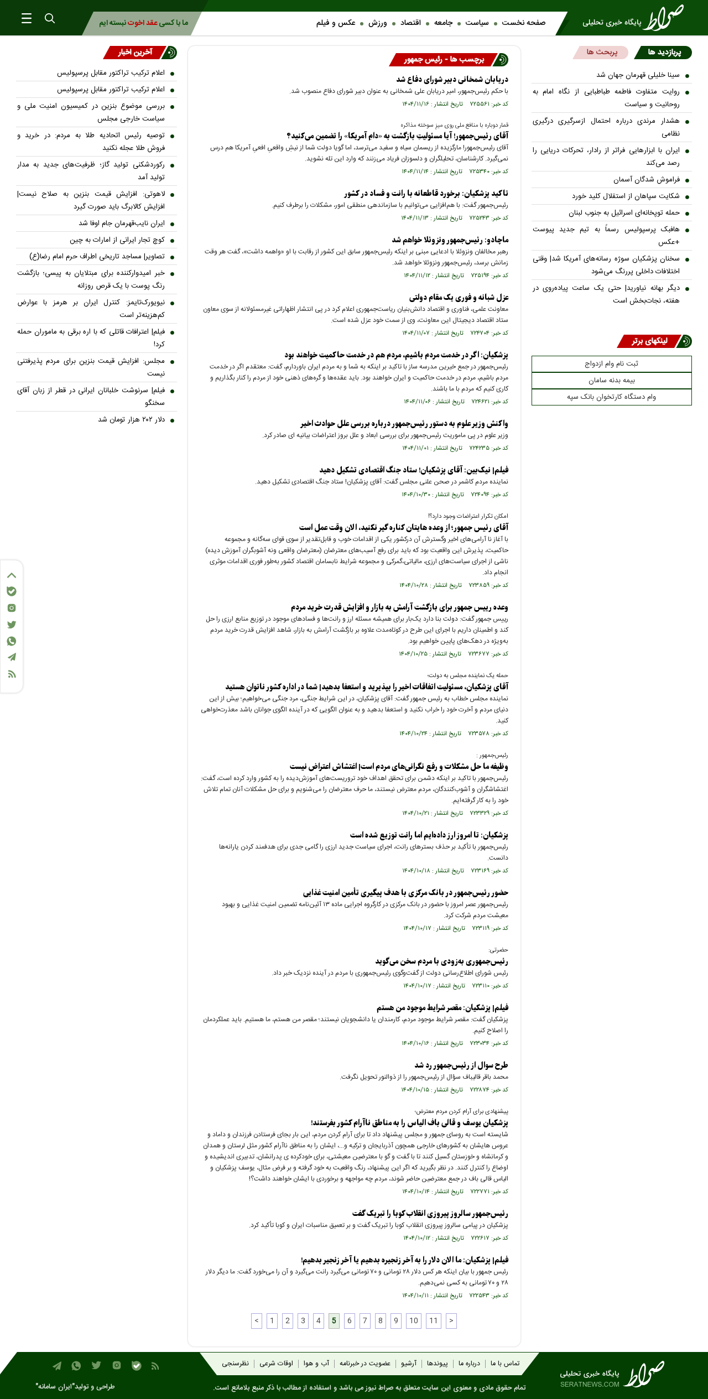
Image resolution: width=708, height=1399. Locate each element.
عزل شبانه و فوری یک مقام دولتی (458, 298)
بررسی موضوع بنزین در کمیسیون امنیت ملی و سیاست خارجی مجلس (91, 112)
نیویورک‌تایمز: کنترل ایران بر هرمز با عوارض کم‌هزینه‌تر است (91, 309)
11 (433, 1321)
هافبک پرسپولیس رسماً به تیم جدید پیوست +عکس (606, 235)
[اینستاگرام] (12, 608)
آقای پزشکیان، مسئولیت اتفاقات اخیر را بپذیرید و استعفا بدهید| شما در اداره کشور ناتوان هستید (366, 687)
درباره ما (469, 1364)
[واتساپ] (12, 641)
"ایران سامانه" (55, 1387)
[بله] (12, 591)
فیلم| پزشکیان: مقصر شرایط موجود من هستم (442, 1008)
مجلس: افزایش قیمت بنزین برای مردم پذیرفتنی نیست (91, 367)
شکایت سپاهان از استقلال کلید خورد (626, 196)
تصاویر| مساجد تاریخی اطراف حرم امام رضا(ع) (97, 257)
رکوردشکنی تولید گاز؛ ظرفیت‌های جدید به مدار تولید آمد (91, 171)
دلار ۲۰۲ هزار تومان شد (131, 420)
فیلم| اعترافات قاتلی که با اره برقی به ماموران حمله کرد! (91, 338)
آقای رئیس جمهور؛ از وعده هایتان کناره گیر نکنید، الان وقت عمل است (403, 528)
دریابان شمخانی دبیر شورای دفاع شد (452, 80)
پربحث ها (602, 52)
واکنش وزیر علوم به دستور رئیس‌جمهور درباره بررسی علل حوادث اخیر (404, 424)
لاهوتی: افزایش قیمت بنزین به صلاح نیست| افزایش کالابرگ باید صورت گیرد (91, 200)
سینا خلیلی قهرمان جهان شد (638, 75)
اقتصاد (410, 23)
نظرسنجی (235, 1364)
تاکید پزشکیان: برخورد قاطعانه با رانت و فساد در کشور (426, 194)
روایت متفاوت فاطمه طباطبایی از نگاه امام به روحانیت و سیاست (606, 98)
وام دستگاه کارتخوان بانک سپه (611, 397)
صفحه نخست (523, 23)
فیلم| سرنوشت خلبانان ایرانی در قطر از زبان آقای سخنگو (91, 396)
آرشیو (409, 1364)
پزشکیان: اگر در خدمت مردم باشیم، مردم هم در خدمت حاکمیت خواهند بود (396, 355)
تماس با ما (505, 1364)
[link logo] (636, 17)
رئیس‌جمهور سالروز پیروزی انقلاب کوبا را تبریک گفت (430, 1214)
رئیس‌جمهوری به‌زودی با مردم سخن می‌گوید (440, 962)
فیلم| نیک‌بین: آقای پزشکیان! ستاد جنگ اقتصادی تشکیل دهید (413, 470)
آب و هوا (316, 1364)
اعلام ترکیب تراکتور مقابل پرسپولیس (111, 73)
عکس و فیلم (335, 23)
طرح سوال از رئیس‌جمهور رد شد (461, 1066)
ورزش (377, 23)
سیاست (477, 23)
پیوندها (437, 1364)
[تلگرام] (12, 657)
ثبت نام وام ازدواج (611, 364)
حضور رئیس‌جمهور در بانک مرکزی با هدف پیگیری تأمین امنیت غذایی (405, 893)
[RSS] (12, 674)
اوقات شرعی (276, 1364)
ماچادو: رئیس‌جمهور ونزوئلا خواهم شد (450, 240)
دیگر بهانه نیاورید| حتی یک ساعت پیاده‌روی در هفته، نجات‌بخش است (606, 294)
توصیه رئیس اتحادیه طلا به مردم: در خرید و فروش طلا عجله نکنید (91, 141)
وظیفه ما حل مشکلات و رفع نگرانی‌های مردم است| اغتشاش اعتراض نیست (399, 767)
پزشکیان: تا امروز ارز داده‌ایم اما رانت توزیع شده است (429, 835)
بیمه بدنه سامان (612, 381)
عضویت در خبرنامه (365, 1364)
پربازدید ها (664, 52)
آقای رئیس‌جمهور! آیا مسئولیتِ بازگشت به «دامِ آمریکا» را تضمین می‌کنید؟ (397, 136)
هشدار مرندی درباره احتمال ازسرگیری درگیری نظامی (606, 127)
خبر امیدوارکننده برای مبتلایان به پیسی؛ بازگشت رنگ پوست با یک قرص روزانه (91, 279)
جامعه (443, 23)
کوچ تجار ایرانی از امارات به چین (117, 240)
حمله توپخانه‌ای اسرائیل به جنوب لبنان (624, 213)
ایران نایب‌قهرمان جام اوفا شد (122, 223)
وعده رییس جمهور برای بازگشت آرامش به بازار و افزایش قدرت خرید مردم (399, 607)
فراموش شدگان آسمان (646, 180)
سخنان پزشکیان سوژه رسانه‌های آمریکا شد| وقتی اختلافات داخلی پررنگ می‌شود (606, 265)
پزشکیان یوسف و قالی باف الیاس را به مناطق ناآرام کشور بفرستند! (409, 1123)
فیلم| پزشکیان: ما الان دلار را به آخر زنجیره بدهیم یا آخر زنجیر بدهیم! (404, 1260)
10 (413, 1321)
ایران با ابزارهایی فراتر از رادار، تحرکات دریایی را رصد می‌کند (606, 156)
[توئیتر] (12, 625)
